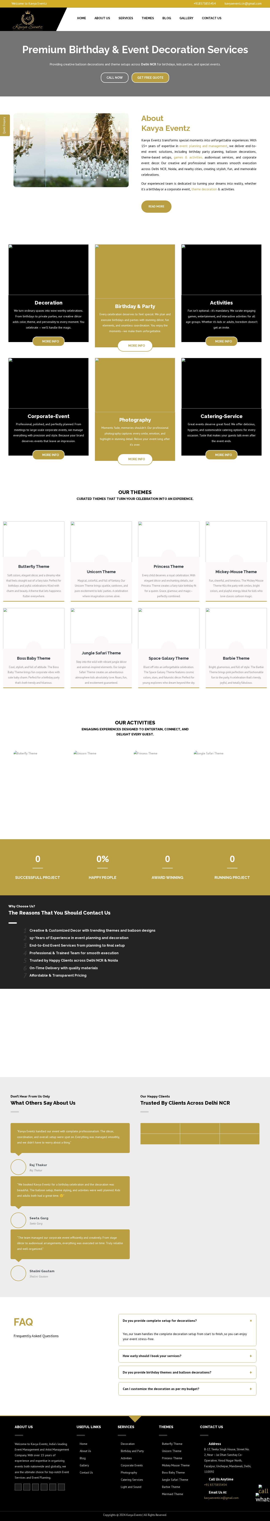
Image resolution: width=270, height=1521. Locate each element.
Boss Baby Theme (173, 1472)
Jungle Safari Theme (175, 1480)
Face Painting (161, 775)
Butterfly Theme (172, 1444)
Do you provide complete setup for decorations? (188, 1321)
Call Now (115, 77)
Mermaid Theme (172, 1494)
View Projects (135, 1053)
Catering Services (132, 1480)
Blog (166, 18)
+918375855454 (204, 3)
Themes (148, 18)
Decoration (128, 1444)
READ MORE (156, 206)
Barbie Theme (171, 1487)
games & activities (188, 157)
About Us (102, 18)
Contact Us (211, 18)
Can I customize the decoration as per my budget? (187, 1389)
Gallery (186, 18)
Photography (129, 1472)
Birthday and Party (132, 1451)
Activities (126, 1458)
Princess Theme (172, 1458)
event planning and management (203, 146)
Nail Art (221, 775)
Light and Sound (131, 1487)
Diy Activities (101, 777)
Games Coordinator (41, 777)
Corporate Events (132, 1465)
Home (81, 18)
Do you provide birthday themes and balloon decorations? (187, 1372)
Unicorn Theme (171, 1451)
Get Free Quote (150, 77)
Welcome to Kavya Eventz (29, 3)
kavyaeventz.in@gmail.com (243, 3)
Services (126, 18)
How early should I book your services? (187, 1356)
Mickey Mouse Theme (176, 1465)
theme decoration (205, 189)
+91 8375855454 (215, 1485)
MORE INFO (50, 341)
